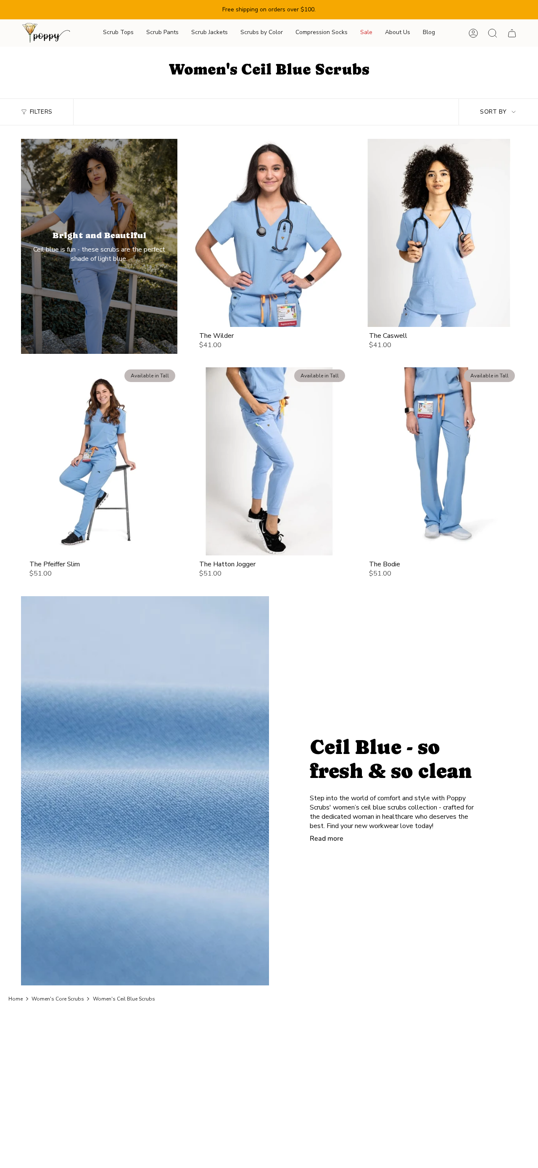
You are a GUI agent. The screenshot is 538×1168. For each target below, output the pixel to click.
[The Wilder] (269, 233)
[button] (118, 33)
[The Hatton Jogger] (269, 461)
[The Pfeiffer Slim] (99, 461)
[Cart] (512, 33)
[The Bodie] (439, 461)
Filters (41, 112)
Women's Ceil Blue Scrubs (124, 998)
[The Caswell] (439, 233)
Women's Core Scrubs (58, 998)
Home (15, 998)
